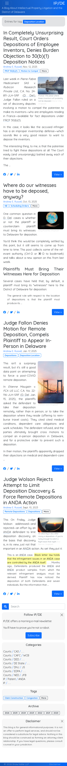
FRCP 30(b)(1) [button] (11, 71)
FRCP (6, 120)
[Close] (62, 615)
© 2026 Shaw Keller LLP (16, 764)
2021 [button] (48, 713)
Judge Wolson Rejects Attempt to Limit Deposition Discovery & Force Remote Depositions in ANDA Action (32, 490)
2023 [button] (31, 713)
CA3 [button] (16, 651)
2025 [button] (15, 713)
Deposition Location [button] (30, 355)
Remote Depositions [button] (15, 511)
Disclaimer (54, 764)
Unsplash (42, 104)
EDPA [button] (17, 671)
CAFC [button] (17, 655)
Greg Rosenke (44, 230)
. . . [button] (22, 651)
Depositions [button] (11, 355)
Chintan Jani (43, 405)
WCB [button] (26, 655)
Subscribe (34, 635)
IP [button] (4, 679)
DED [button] (16, 659)
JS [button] (23, 667)
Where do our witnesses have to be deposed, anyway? (29, 191)
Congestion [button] (32, 698)
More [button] (44, 71)
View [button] (57, 174)
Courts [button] (7, 651)
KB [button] (6, 206)
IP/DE (59, 3)
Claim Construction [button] (14, 698)
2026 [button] (7, 713)
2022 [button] (40, 713)
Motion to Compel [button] (29, 71)
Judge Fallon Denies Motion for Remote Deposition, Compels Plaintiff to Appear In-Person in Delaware (27, 334)
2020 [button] (56, 713)
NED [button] (16, 675)
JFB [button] (24, 675)
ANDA (7, 532)
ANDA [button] (21, 679)
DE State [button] (19, 663)
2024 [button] (23, 713)
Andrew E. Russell (12, 66)
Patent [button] (12, 679)
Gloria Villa (56, 101)
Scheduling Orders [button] (20, 206)
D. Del (29, 95)
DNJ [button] (16, 667)
